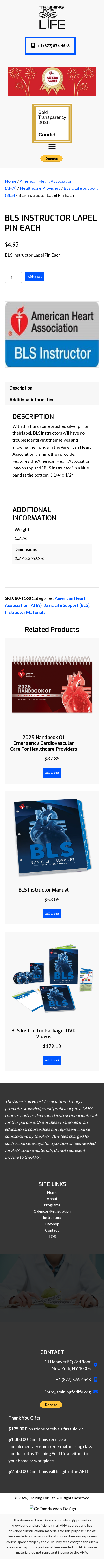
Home (10, 181)
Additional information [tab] (32, 399)
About (52, 1199)
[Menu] (52, 147)
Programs (52, 1205)
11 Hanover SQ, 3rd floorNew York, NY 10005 (67, 1365)
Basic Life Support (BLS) (66, 605)
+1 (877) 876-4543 (73, 1379)
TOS (52, 1236)
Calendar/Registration (52, 1211)
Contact (52, 1230)
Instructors (52, 1217)
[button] (50, 46)
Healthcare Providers (40, 188)
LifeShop (52, 1224)
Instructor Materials (25, 612)
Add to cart (35, 277)
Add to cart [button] (52, 773)
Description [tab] (20, 388)
